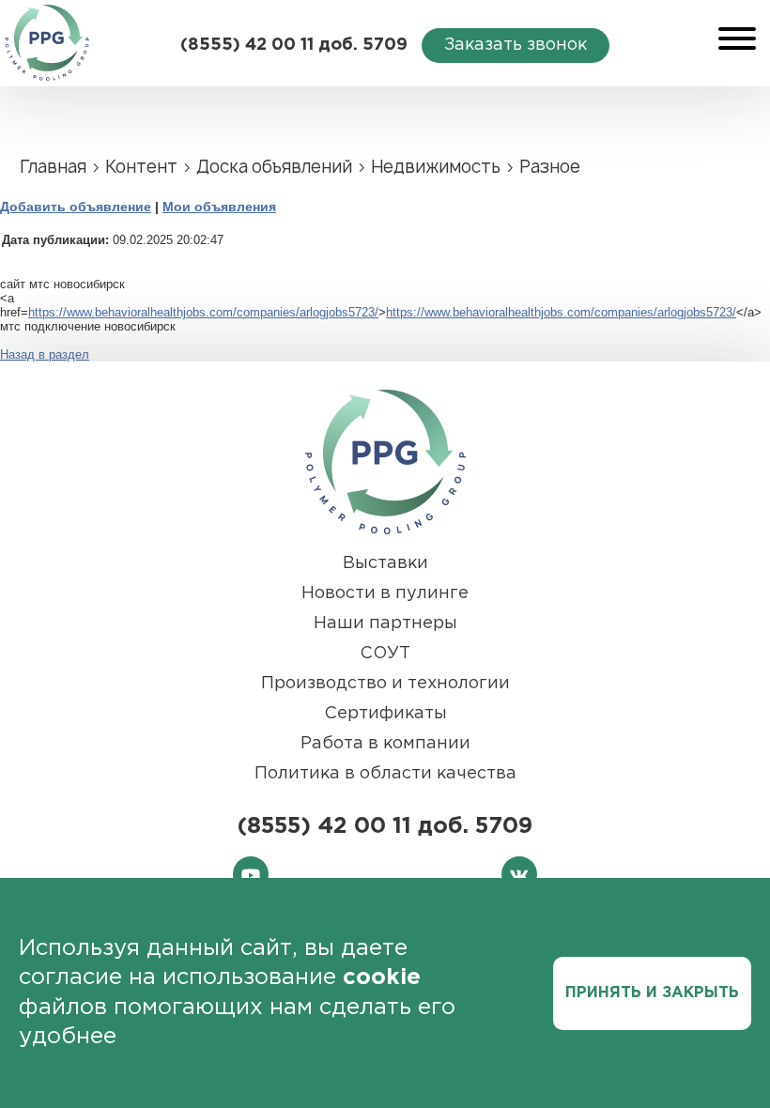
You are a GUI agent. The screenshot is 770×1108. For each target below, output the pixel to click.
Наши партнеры (385, 623)
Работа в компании (385, 743)
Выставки (385, 563)
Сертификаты (385, 713)
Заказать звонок (515, 45)
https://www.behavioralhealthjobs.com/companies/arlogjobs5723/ (203, 312)
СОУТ (385, 653)
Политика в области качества (385, 773)
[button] (737, 33)
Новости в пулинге (385, 593)
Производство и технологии (385, 683)
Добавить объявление (75, 206)
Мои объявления (219, 206)
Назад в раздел (44, 354)
